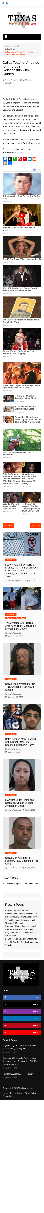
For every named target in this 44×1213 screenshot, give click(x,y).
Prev (10, 525)
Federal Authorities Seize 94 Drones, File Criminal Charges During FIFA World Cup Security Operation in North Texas (21, 570)
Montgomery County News (15, 618)
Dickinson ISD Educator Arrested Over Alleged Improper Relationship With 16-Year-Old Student (21, 920)
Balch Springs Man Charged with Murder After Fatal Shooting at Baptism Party (20, 742)
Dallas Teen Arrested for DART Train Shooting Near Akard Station (22, 687)
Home (5, 1093)
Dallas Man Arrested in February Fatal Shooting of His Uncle (21, 860)
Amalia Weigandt (11, 80)
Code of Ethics (16, 1093)
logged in (18, 884)
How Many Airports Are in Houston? (20, 926)
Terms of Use (8, 1096)
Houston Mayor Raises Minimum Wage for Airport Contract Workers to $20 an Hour (21, 932)
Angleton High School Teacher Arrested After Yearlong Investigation (20, 1047)
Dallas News (10, 83)
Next (34, 525)
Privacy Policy (30, 1093)
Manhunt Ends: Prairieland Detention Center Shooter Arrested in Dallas (19, 803)
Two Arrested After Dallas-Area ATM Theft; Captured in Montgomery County (20, 626)
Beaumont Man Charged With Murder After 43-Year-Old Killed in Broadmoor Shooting (21, 942)
